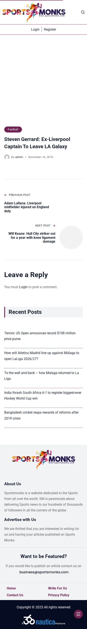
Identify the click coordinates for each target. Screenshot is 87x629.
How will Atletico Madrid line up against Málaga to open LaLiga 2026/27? (41, 356)
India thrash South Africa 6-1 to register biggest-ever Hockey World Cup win (42, 395)
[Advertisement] (43, 83)
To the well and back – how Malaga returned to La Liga (41, 376)
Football (13, 129)
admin (19, 157)
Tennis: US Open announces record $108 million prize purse (40, 336)
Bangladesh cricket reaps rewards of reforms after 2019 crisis (41, 415)
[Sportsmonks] (33, 12)
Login (23, 287)
